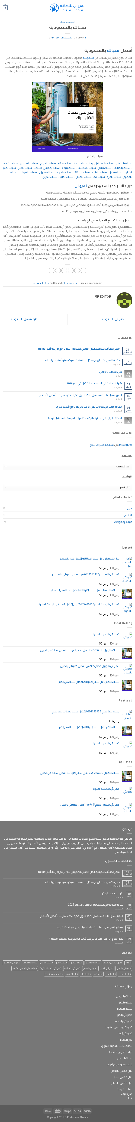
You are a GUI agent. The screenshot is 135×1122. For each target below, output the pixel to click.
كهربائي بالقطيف (72, 968)
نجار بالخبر (98, 974)
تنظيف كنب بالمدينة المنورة (116, 1045)
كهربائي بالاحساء (12, 962)
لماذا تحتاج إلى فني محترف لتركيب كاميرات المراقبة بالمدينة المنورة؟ (85, 418)
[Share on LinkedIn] (51, 270)
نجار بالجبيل (111, 974)
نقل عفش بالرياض (121, 1070)
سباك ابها (99, 176)
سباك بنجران (50, 176)
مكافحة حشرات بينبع (102, 444)
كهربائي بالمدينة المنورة (50, 968)
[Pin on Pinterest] (58, 270)
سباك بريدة (69, 167)
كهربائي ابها (125, 1033)
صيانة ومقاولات (123, 521)
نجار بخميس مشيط (54, 974)
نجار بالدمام (86, 974)
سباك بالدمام (48, 163)
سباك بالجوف (64, 172)
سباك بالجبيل (83, 176)
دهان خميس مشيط (112, 962)
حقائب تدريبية (124, 1089)
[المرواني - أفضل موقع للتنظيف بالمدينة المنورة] (67, 8)
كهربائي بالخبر (107, 968)
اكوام (129, 1098)
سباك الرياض (124, 1058)
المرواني (81, 186)
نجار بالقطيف (72, 974)
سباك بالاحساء (29, 163)
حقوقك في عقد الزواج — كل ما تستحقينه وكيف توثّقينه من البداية (82, 360)
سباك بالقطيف (87, 167)
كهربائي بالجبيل (124, 968)
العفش (128, 514)
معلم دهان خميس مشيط (24, 968)
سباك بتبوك (11, 163)
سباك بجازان (46, 172)
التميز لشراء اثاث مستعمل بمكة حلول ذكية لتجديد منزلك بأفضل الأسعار (81, 395)
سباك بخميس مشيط (47, 167)
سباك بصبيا (67, 176)
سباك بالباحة (99, 172)
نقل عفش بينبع (123, 1076)
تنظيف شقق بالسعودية (25, 318)
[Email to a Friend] (64, 270)
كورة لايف (126, 1093)
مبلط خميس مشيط (120, 1052)
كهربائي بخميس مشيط (118, 1027)
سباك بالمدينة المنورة (101, 163)
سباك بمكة (65, 163)
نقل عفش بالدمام (121, 1083)
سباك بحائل (116, 172)
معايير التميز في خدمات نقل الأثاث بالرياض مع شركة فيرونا (89, 406)
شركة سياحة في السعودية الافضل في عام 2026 (94, 383)
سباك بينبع (105, 167)
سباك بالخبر (25, 167)
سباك (62, 22)
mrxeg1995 (125, 444)
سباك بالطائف (122, 167)
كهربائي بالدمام (90, 968)
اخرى (129, 508)
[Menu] (130, 8)
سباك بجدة (81, 163)
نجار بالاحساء (125, 974)
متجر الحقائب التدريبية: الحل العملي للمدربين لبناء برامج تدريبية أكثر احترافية (78, 348)
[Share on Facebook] (77, 270)
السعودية (70, 22)
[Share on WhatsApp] (83, 270)
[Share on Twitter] (71, 270)
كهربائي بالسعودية (113, 318)
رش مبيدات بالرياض (110, 371)
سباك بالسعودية (41, 283)
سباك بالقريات (28, 172)
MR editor (58, 38)
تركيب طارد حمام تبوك (119, 1064)
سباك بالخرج (114, 176)
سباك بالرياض (124, 163)
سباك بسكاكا (82, 172)
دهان (128, 962)
